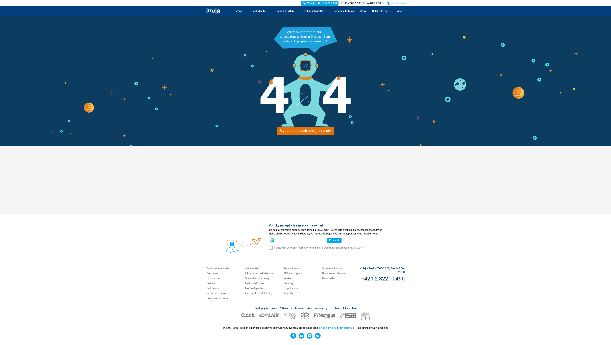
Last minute (213, 278)
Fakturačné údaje (254, 283)
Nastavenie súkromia (334, 273)
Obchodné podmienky (257, 278)
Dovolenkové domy (217, 298)
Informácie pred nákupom (259, 273)
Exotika (211, 283)
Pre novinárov (291, 268)
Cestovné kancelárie (218, 268)
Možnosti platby (254, 288)
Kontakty (288, 293)
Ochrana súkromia (332, 268)
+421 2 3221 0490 (383, 278)
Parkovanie (213, 288)
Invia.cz (323, 327)
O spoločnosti (291, 288)
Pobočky (288, 283)
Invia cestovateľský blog (259, 293)
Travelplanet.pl (347, 327)
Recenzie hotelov (344, 11)
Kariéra (287, 278)
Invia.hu (332, 327)
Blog (363, 11)
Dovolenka (212, 273)
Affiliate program (293, 273)
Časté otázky (252, 268)
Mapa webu (328, 278)
